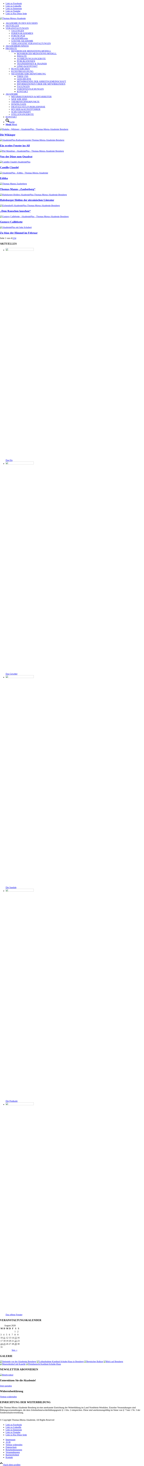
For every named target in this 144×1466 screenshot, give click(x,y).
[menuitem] (75, 23)
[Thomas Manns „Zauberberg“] (13, 184)
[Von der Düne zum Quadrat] (32, 151)
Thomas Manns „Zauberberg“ (17, 189)
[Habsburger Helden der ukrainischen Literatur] (33, 194)
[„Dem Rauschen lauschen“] (30, 205)
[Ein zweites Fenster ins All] (32, 140)
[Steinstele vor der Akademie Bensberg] (18, 1361)
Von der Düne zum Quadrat (16, 156)
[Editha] (24, 173)
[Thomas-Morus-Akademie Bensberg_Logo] (13, 18)
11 (4, 1338)
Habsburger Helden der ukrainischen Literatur (27, 200)
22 (15, 1341)
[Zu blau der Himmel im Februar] (16, 227)
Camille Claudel (9, 167)
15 (15, 1338)
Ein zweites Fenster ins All (15, 145)
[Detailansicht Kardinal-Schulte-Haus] (43, 1364)
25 (4, 1344)
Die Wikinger (7, 134)
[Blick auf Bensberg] (113, 1361)
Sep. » (14, 1350)
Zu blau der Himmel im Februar (19, 232)
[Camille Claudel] (15, 162)
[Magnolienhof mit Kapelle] (13, 1364)
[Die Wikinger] (34, 129)
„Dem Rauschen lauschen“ (15, 211)
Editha (4, 178)
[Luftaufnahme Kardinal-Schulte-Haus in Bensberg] (60, 1361)
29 (15, 1344)
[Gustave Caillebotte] (34, 216)
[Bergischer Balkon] (93, 1361)
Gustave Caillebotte (11, 221)
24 (1, 1344)
